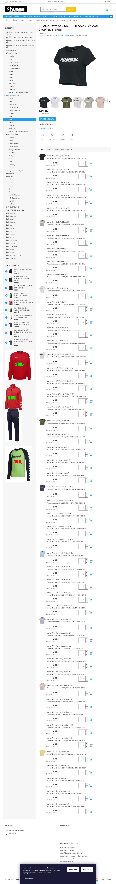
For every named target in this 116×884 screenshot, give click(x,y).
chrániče (11, 192)
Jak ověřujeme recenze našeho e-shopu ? (74, 856)
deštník (11, 204)
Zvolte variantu (47, 119)
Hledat (71, 9)
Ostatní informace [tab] (67, 149)
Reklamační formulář (67, 862)
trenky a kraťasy (14, 68)
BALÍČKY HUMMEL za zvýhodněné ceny (19, 37)
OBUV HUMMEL (11, 50)
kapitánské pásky (15, 195)
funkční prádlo (13, 65)
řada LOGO (10, 252)
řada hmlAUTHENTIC (13, 258)
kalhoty (11, 71)
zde (49, 873)
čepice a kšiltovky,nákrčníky (18, 92)
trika (10, 77)
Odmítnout (73, 869)
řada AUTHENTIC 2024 (13, 255)
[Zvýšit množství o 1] (86, 162)
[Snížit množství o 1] (86, 165)
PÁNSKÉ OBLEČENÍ (12, 53)
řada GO (9, 225)
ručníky (11, 180)
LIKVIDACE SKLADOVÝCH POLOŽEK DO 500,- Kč (20, 41)
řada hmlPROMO (11, 240)
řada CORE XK (11, 222)
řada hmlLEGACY (11, 243)
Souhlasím (87, 869)
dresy (11, 59)
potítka (11, 183)
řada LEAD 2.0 (10, 237)
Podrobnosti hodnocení (66, 35)
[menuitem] (12, 16)
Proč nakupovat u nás (56, 2)
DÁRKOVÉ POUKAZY (12, 207)
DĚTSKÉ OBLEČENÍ (12, 135)
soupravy (12, 83)
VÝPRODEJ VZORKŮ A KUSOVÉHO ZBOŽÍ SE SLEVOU (20, 33)
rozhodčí (12, 89)
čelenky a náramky (15, 198)
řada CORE (9, 219)
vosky (11, 186)
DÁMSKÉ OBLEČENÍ (12, 95)
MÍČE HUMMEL (10, 213)
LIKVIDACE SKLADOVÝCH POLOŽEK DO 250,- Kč (20, 46)
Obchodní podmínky (67, 850)
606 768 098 (12, 833)
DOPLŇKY (9, 177)
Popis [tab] (49, 149)
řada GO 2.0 (10, 249)
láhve (10, 189)
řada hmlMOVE (11, 228)
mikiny (11, 74)
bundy (11, 80)
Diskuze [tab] (56, 149)
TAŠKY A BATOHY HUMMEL (15, 210)
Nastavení (29, 878)
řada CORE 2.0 (11, 216)
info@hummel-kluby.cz (16, 830)
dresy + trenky (13, 62)
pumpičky (12, 201)
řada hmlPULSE (11, 231)
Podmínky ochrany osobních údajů (71, 853)
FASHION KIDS (11, 174)
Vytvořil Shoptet (105, 879)
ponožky (11, 56)
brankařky (12, 126)
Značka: (81, 35)
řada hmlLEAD (10, 234)
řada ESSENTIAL (11, 246)
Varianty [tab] (42, 149)
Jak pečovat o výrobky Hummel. (71, 859)
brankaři (11, 86)
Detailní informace (45, 128)
